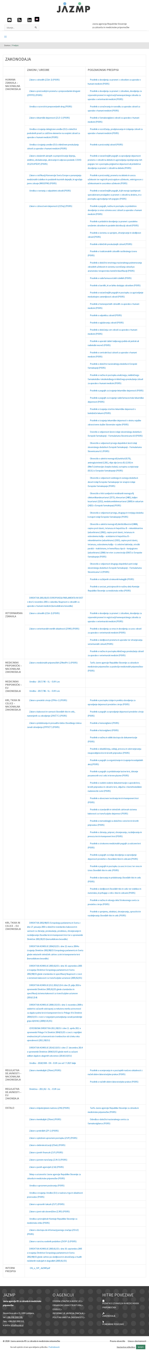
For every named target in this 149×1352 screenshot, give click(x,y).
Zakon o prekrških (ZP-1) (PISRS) (44, 1130)
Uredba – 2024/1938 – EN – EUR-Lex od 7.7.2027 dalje (52, 1063)
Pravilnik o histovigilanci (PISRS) (104, 730)
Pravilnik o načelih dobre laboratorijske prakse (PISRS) (114, 1081)
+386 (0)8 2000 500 (14, 1317)
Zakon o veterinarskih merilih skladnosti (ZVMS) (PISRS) (54, 628)
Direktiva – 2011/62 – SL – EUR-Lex (44, 1089)
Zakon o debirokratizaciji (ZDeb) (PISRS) (47, 1145)
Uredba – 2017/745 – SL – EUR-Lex (44, 681)
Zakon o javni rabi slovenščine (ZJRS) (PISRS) (49, 1211)
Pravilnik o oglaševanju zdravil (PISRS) (107, 322)
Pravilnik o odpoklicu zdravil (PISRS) (106, 315)
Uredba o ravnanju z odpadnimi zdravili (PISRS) (50, 190)
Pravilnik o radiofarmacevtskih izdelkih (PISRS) (111, 278)
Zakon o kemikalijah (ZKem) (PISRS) (45, 1070)
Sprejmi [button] (141, 1347)
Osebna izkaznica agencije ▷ (68, 1301)
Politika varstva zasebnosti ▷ (69, 1317)
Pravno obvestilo (117, 1341)
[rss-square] (19, 21)
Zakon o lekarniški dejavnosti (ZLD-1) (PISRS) (49, 117)
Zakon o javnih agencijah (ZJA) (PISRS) (46, 1167)
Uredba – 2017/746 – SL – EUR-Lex (44, 691)
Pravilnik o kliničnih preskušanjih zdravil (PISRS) (111, 244)
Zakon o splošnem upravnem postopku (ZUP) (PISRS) (53, 1138)
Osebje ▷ (57, 1309)
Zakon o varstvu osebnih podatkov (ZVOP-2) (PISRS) (53, 1241)
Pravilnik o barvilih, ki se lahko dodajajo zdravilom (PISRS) (115, 285)
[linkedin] (30, 21)
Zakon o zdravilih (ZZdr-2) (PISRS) (44, 79)
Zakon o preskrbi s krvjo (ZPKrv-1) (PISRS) (48, 700)
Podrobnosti (54, 1347)
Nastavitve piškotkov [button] (126, 1347)
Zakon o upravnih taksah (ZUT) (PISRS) (46, 1204)
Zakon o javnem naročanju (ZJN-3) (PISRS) (48, 1159)
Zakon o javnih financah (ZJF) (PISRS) (46, 1152)
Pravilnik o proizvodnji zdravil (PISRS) (106, 144)
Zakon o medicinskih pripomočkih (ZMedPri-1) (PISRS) (53, 662)
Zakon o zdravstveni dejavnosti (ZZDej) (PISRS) (50, 206)
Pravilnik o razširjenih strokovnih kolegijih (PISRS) (112, 579)
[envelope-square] (9, 21)
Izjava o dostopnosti (137, 1341)
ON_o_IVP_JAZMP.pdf (40, 1268)
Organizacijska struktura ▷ (68, 1305)
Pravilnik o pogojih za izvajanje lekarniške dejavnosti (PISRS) (116, 390)
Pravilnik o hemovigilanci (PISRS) (104, 723)
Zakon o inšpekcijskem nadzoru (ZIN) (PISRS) (49, 1108)
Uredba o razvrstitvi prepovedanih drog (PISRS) (50, 106)
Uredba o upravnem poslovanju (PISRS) (46, 1185)
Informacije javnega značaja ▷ (69, 1313)
